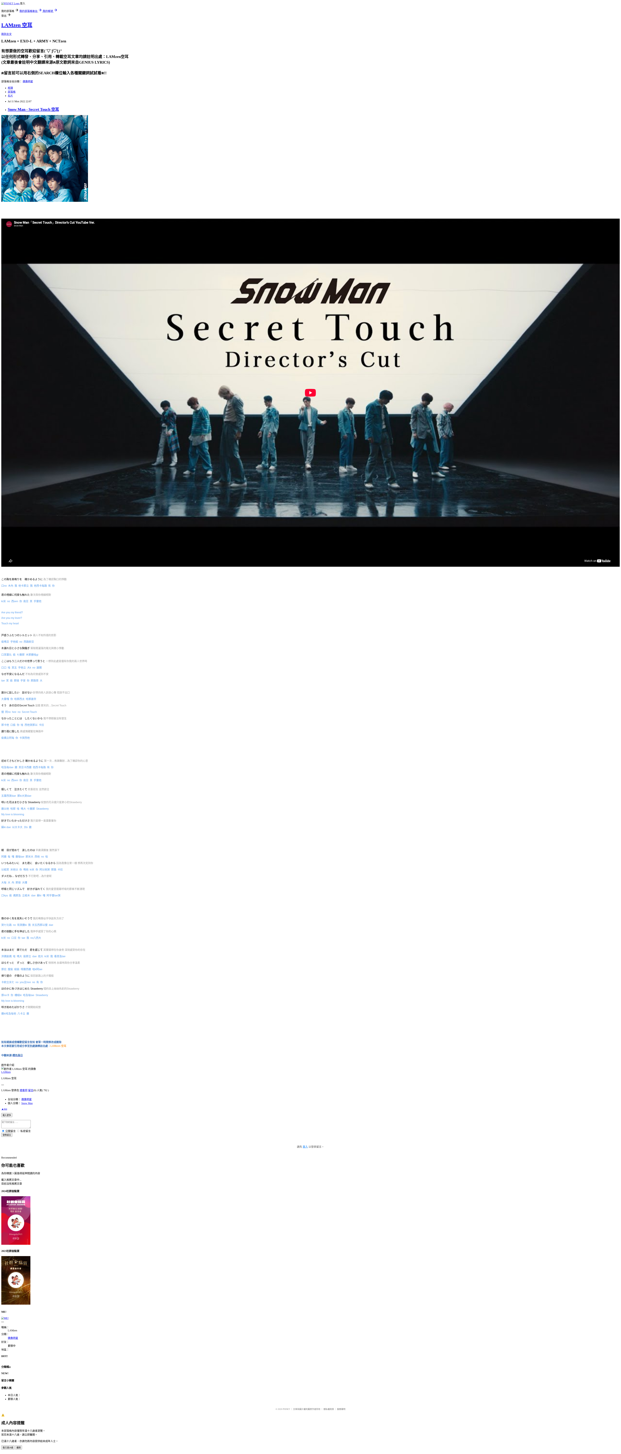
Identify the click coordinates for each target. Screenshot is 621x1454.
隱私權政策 (328, 1409)
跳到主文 (6, 34)
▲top (4, 1109)
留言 (30, 1090)
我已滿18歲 (8, 1447)
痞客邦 (23, 1090)
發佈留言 (7, 1135)
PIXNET (286, 1409)
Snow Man (27, 1103)
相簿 (10, 88)
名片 (10, 95)
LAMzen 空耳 (16, 25)
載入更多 (7, 1115)
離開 (18, 1447)
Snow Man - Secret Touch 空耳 (33, 109)
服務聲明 (341, 1409)
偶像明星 (28, 81)
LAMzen (6, 1072)
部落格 (12, 91)
